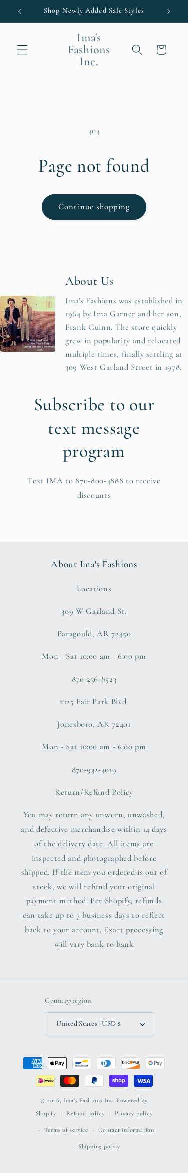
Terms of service (66, 1129)
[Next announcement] (169, 11)
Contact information (126, 1129)
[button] (22, 50)
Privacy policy (134, 1113)
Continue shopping (94, 207)
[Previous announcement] (20, 11)
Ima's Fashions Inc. (89, 1100)
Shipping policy (99, 1146)
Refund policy (85, 1113)
